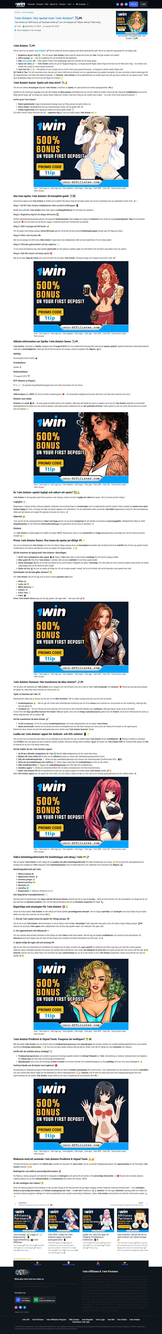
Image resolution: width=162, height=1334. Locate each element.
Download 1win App (81, 1322)
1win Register (87, 1319)
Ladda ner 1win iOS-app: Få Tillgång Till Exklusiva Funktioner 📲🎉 (96, 1237)
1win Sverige (27, 12)
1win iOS (26, 1319)
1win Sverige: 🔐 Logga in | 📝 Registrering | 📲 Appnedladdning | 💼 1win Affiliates (27, 1238)
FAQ (46, 4)
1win (69, 4)
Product (40, 4)
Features (31, 4)
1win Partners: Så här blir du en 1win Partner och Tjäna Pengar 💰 (132, 1237)
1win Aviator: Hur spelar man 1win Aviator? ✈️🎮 (48, 18)
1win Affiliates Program (56, 1319)
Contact (62, 4)
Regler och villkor (22, 1312)
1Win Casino (74, 1319)
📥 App (98, 1263)
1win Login (100, 1319)
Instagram (25, 1298)
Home (17, 12)
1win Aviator (134, 1319)
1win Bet (111, 1319)
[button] (160, 1301)
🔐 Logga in (37, 1263)
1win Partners (38, 1319)
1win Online (122, 1319)
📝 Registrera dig (69, 1263)
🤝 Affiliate (124, 1263)
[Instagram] (18, 1299)
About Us (53, 4)
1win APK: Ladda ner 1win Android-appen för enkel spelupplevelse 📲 (60, 1237)
